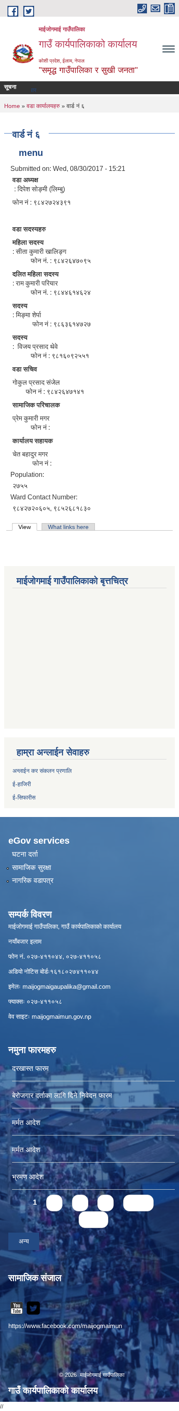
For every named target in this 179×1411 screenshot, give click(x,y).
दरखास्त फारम (30, 1069)
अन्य (24, 1241)
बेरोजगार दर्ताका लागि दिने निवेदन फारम (62, 1096)
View (27, 527)
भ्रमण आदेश (28, 1177)
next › (138, 1203)
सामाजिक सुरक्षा (31, 868)
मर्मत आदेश (26, 1123)
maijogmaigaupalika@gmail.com (66, 986)
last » (93, 1219)
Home (12, 106)
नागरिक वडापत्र (32, 881)
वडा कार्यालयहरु (43, 106)
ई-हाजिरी (22, 784)
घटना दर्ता (25, 854)
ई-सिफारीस (23, 797)
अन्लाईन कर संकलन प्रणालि (42, 770)
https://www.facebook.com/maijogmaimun (65, 1325)
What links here (68, 527)
